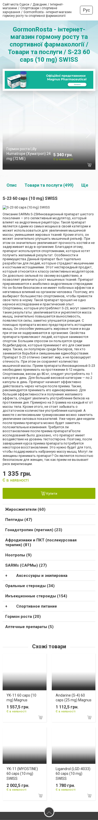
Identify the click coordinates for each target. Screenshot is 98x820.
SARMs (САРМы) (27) (26, 565)
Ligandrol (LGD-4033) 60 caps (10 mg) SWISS (73, 773)
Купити (51, 494)
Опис (12, 185)
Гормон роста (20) (23, 616)
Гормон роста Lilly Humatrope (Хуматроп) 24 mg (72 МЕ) (29, 153)
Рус (86, 10)
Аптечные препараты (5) (29, 626)
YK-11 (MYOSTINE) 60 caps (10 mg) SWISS (22, 773)
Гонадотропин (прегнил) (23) (33, 529)
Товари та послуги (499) (49, 185)
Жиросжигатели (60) (25, 509)
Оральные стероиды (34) (30, 585)
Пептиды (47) (18, 519)
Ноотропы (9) (18, 555)
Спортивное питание (36, 606)
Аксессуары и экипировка (41, 575)
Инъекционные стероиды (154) (36, 596)
